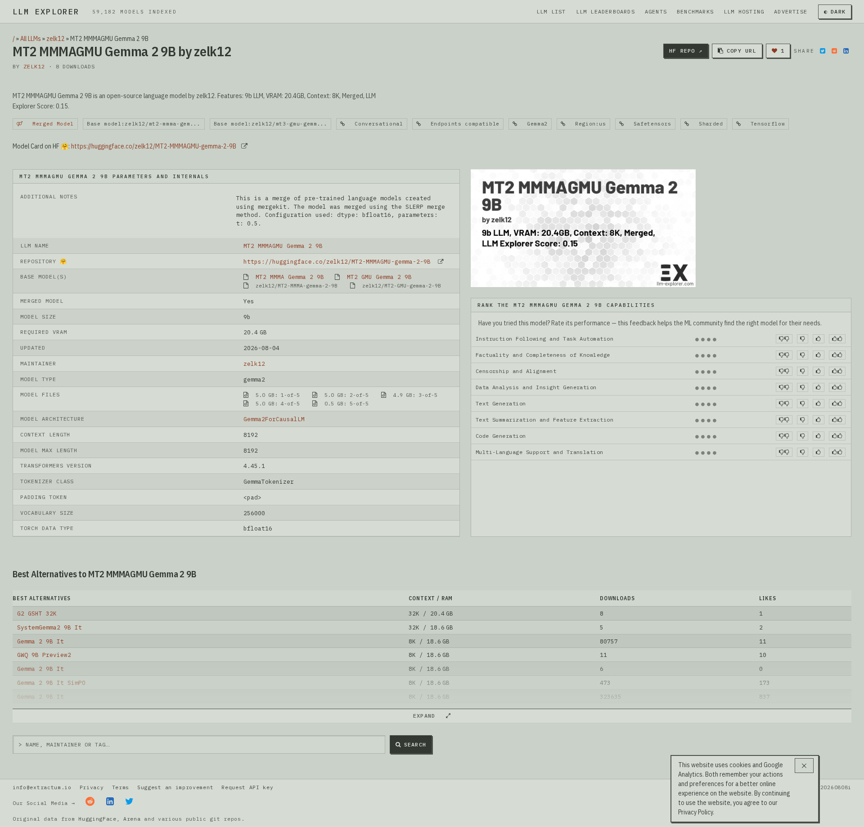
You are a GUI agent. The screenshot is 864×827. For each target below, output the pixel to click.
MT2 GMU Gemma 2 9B (379, 276)
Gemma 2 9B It (40, 641)
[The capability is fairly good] (818, 338)
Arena (131, 818)
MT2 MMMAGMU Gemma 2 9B (283, 245)
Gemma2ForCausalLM (274, 418)
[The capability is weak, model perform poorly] (784, 338)
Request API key (247, 787)
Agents (656, 11)
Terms (120, 787)
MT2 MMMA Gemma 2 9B (290, 276)
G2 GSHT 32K (37, 613)
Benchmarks (695, 11)
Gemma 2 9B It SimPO (51, 682)
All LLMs (30, 39)
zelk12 (55, 39)
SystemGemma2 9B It (49, 627)
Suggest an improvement (175, 787)
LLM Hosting (744, 11)
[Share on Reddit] (834, 51)
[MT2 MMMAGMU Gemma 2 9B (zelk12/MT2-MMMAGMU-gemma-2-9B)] (583, 227)
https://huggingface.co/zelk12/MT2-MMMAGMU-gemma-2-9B (153, 146)
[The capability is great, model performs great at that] (837, 338)
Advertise (790, 11)
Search (415, 744)
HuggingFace (97, 818)
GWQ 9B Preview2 (44, 654)
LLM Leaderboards (605, 11)
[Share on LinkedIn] (846, 51)
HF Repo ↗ (685, 50)
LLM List (551, 11)
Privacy (92, 787)
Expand (428, 715)
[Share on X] (822, 51)
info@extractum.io (42, 787)
